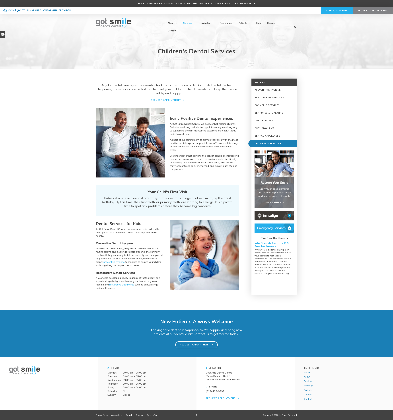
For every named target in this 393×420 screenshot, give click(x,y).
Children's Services (268, 143)
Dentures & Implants (269, 113)
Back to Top (152, 415)
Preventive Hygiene (268, 90)
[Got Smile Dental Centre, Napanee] (24, 375)
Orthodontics (264, 128)
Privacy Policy (102, 415)
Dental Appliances (267, 136)
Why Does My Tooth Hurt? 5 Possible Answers (272, 244)
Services (187, 23)
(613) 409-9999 (215, 391)
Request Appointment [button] (373, 10)
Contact (172, 30)
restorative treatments (121, 284)
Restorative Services (269, 97)
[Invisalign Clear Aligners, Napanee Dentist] (274, 215)
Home (307, 372)
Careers (271, 23)
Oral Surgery (264, 120)
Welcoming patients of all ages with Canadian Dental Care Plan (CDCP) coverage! (195, 3)
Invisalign (206, 23)
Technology (226, 23)
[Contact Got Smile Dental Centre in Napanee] (274, 228)
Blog (258, 23)
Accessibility (117, 415)
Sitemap (140, 415)
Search (129, 415)
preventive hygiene (114, 261)
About (171, 23)
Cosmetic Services (267, 105)
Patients (243, 23)
